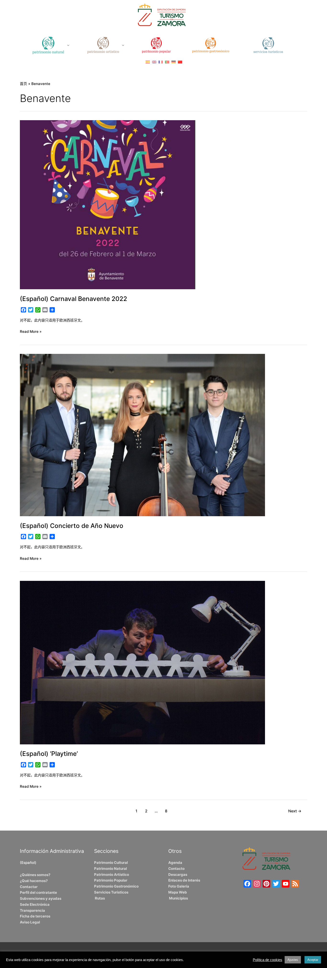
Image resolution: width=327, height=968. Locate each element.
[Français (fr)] (160, 62)
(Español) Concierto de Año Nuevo (71, 525)
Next (294, 811)
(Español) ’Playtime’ (49, 753)
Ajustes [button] (293, 960)
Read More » (31, 331)
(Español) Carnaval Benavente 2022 (73, 298)
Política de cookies (267, 960)
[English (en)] (154, 62)
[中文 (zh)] (180, 62)
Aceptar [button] (312, 960)
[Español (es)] (148, 62)
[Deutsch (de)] (173, 62)
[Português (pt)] (167, 62)
